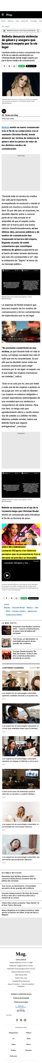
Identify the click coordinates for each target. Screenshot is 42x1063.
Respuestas (13, 1033)
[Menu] (4, 14)
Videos (28, 1033)
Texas (17, 21)
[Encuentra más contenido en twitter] (9, 66)
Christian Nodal (18, 608)
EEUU (8, 611)
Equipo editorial (21, 959)
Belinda (7, 608)
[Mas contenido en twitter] (21, 1020)
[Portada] (21, 958)
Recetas (29, 1050)
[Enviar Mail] (3, 115)
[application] (21, 570)
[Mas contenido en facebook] (17, 1020)
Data (28, 1039)
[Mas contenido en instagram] (25, 1020)
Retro (28, 1044)
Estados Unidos (19, 611)
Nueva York (24, 21)
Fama (13, 1044)
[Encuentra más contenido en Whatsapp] (14, 66)
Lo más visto (9, 623)
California (10, 21)
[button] (7, 575)
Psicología (33, 21)
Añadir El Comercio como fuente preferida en (21, 30)
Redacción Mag (11, 115)
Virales (13, 1050)
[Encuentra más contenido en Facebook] (4, 66)
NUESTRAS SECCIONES (21, 1027)
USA (36, 608)
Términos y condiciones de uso (21, 994)
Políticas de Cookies (21, 1002)
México (30, 608)
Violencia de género (14, 615)
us (13, 1039)
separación (32, 611)
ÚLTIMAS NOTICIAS (12, 873)
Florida (3, 21)
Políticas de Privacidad (21, 998)
